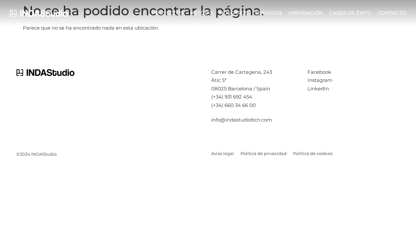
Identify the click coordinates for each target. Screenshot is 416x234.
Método (201, 13)
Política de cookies (312, 153)
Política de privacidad (263, 153)
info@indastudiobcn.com (241, 120)
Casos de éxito (350, 13)
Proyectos (167, 13)
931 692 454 (238, 97)
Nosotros (233, 13)
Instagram (319, 80)
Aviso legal (222, 153)
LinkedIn (318, 88)
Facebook (319, 72)
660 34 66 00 (240, 105)
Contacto (392, 13)
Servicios (268, 13)
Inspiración (306, 13)
